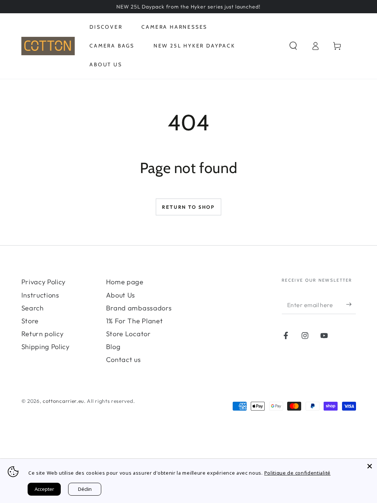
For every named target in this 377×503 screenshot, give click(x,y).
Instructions (40, 295)
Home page (125, 282)
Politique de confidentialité (297, 472)
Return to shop (188, 207)
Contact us (123, 359)
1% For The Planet (134, 321)
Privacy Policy (43, 282)
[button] (293, 46)
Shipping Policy (45, 346)
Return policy (42, 334)
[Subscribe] (351, 304)
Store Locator (128, 334)
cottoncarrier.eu (63, 401)
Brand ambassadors (139, 308)
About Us (120, 295)
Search (32, 308)
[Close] (369, 466)
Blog (113, 346)
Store (30, 321)
